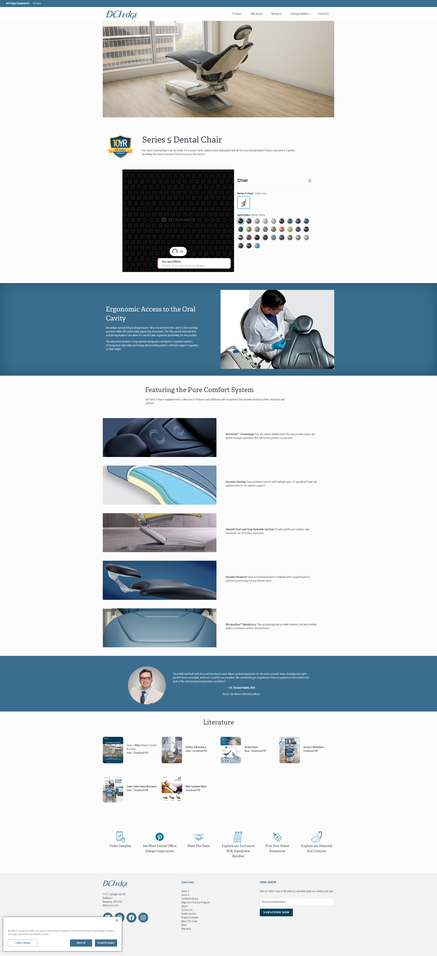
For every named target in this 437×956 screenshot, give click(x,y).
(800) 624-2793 (110, 905)
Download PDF (141, 753)
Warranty (186, 928)
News (184, 925)
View (129, 753)
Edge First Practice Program (195, 902)
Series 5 (185, 891)
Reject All (81, 943)
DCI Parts (37, 3)
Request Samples (190, 917)
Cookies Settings (22, 943)
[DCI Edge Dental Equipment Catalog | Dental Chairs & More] (122, 14)
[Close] (117, 920)
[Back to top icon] (420, 949)
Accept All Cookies (106, 943)
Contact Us (187, 910)
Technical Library (189, 898)
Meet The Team (189, 921)
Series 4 (185, 895)
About (184, 906)
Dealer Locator (188, 913)
